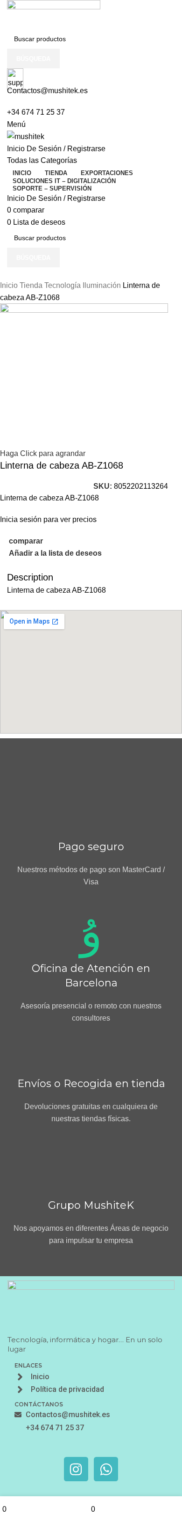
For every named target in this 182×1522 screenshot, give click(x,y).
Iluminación (103, 285)
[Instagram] (76, 1469)
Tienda (32, 285)
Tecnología (63, 285)
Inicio (10, 285)
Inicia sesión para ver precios (48, 519)
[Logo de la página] (53, 14)
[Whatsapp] (106, 1469)
